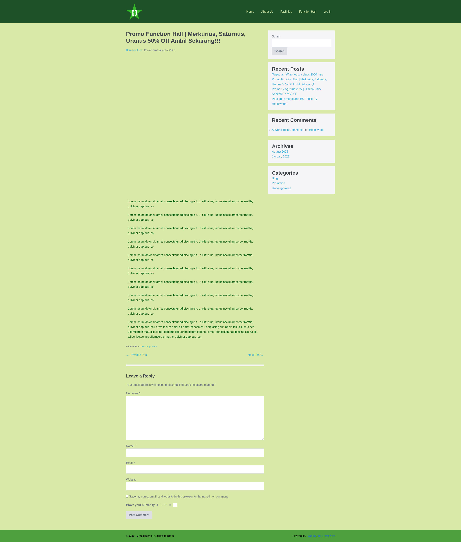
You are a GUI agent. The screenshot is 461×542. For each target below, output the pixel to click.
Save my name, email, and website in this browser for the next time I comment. (178, 496)
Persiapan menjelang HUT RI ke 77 (294, 98)
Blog (275, 178)
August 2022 (280, 151)
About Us (267, 11)
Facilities (286, 11)
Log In (327, 11)
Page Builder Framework (321, 535)
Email (130, 462)
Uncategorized (148, 346)
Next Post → (256, 354)
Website (131, 479)
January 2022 (280, 156)
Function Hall (307, 11)
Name (131, 446)
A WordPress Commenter (288, 129)
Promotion (278, 183)
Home (250, 11)
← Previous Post (136, 354)
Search (276, 36)
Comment (133, 393)
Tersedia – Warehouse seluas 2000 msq (297, 74)
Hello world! (279, 103)
